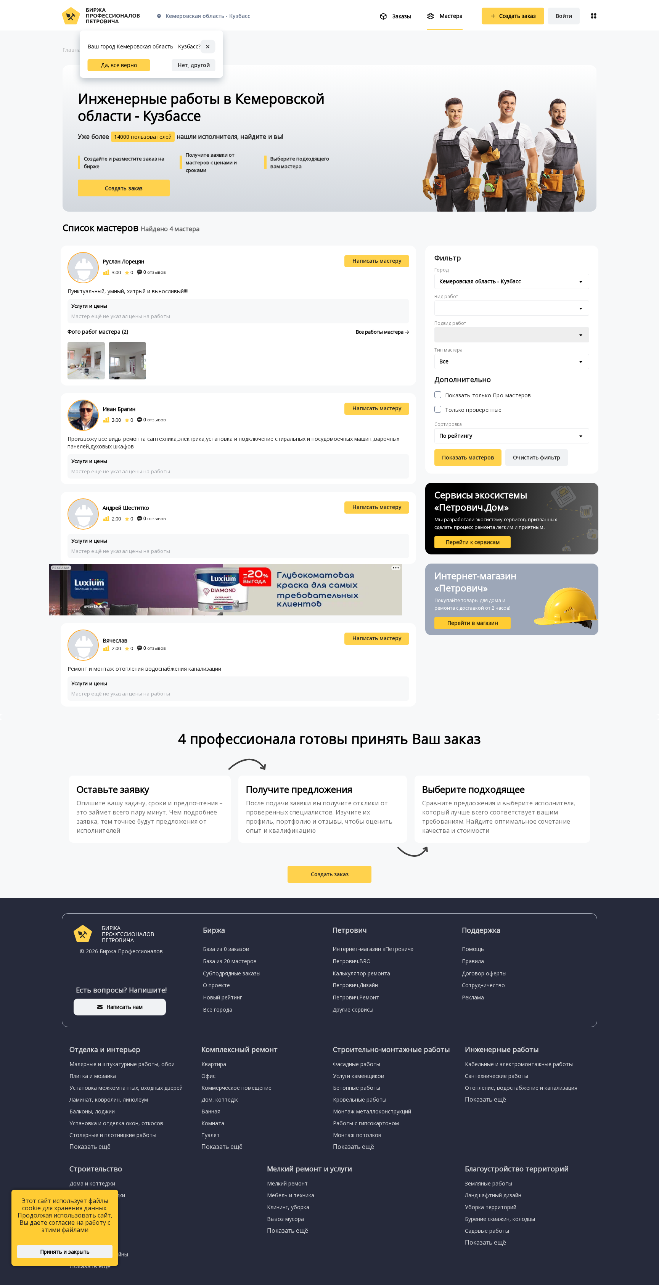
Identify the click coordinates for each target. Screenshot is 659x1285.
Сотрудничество (483, 985)
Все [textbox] (443, 361)
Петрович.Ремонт (356, 997)
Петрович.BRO (352, 961)
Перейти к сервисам (473, 542)
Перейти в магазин (472, 622)
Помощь (473, 949)
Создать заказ (124, 188)
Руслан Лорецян (123, 261)
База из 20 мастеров (230, 961)
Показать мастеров (468, 457)
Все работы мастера (380, 331)
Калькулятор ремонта (361, 973)
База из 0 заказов (226, 949)
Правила (473, 961)
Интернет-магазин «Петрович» (373, 949)
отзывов (154, 272)
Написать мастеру (377, 260)
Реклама (473, 997)
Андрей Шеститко (126, 507)
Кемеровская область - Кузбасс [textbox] (480, 281)
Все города (217, 1009)
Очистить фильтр (536, 457)
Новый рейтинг (222, 997)
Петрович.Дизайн (355, 985)
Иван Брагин (119, 409)
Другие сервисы (353, 1009)
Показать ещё (90, 1146)
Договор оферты (484, 973)
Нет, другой (194, 65)
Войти (564, 15)
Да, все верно (119, 65)
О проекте (216, 985)
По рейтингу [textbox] (455, 435)
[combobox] (511, 281)
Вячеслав (115, 640)
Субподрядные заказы (231, 973)
